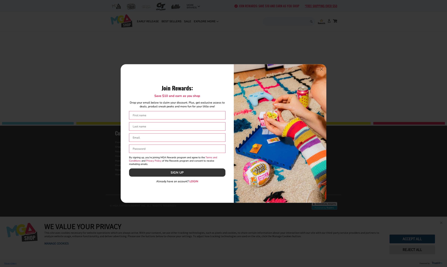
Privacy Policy (153, 160)
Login (193, 181)
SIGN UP (177, 172)
